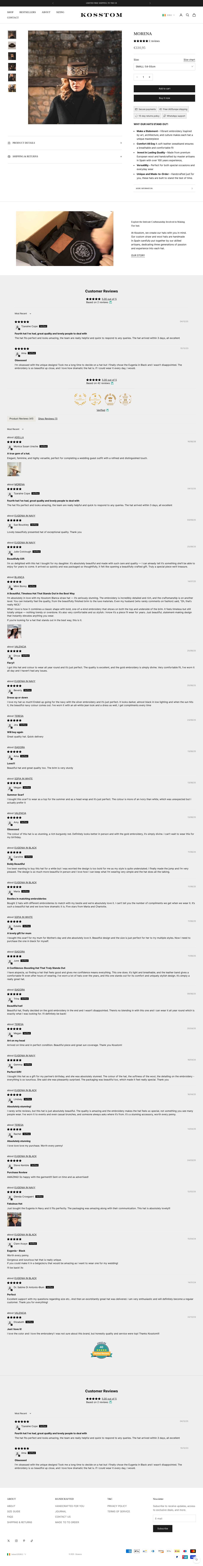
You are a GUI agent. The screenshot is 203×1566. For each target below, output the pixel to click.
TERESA (18, 715)
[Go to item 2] (12, 45)
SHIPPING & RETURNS (19, 1522)
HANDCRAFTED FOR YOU (69, 1506)
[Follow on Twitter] (8, 1540)
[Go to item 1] (12, 35)
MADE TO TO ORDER (67, 1522)
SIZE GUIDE (13, 1511)
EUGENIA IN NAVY (24, 515)
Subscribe (162, 1528)
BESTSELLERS (27, 12)
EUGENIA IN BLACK (25, 847)
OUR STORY (138, 255)
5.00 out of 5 (109, 298)
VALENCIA (20, 646)
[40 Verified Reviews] (101, 1363)
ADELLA (19, 437)
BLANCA (19, 577)
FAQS (10, 1516)
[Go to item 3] (12, 56)
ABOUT (46, 12)
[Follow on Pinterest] (24, 1540)
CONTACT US (63, 1516)
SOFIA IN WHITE (23, 778)
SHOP (10, 12)
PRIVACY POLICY (117, 1506)
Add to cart (164, 88)
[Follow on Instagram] (16, 1540)
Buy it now (164, 98)
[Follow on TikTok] (31, 1540)
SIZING (60, 12)
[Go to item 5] (12, 77)
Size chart (189, 59)
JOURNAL (60, 1511)
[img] (22, 321)
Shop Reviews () (48, 418)
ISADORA (19, 747)
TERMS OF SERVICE (118, 1511)
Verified (101, 410)
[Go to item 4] (12, 67)
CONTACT (13, 17)
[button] (141, 40)
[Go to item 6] (12, 88)
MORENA (19, 484)
